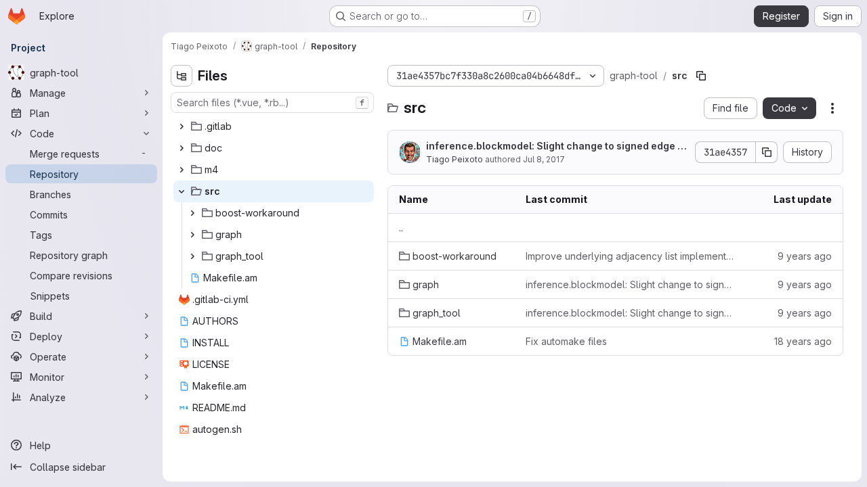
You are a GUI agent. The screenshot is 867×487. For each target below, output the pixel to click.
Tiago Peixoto (454, 159)
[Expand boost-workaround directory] (192, 213)
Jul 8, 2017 (544, 159)
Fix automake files (566, 341)
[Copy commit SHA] (767, 152)
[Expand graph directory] (192, 235)
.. (401, 227)
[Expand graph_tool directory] (192, 256)
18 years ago (803, 341)
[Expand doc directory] (181, 148)
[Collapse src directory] (181, 191)
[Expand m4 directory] (181, 170)
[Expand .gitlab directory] (181, 126)
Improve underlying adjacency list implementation (630, 256)
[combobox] (272, 102)
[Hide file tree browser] (181, 76)
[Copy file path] (701, 76)
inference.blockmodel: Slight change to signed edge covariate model (554, 146)
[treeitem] (273, 126)
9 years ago (805, 256)
